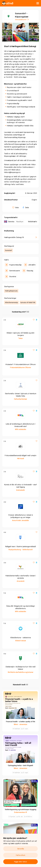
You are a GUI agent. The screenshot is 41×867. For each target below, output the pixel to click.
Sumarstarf (8, 250)
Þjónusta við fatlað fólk (27, 302)
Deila (27, 207)
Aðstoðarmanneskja (11, 302)
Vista (17, 207)
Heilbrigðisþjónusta (11, 291)
